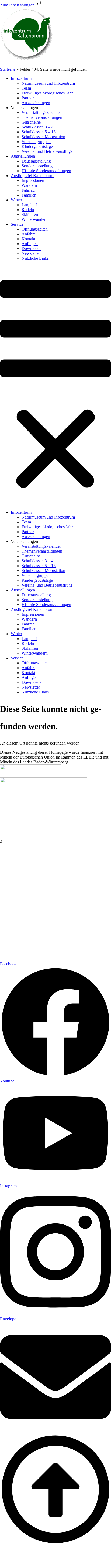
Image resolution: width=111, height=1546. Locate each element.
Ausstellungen (23, 156)
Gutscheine (31, 122)
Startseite (7, 69)
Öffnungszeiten (35, 229)
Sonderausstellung (37, 166)
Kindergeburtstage (37, 146)
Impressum (55, 924)
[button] (55, 385)
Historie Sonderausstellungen (46, 170)
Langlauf (29, 204)
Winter (16, 200)
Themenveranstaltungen (42, 117)
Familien (29, 195)
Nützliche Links (35, 258)
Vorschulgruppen (36, 141)
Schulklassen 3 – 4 (37, 127)
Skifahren (30, 214)
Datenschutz (55, 928)
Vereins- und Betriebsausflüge (47, 151)
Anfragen (30, 243)
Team (26, 88)
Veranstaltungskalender (41, 112)
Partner (28, 98)
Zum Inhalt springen (18, 5)
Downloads (31, 248)
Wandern (29, 185)
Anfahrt (28, 234)
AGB (55, 933)
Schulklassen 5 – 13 (39, 132)
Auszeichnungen (36, 102)
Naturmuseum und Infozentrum (48, 83)
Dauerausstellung (36, 161)
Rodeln (28, 209)
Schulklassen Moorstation (43, 136)
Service (17, 224)
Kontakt (28, 238)
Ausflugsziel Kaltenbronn (32, 175)
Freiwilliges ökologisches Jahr (47, 93)
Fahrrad (28, 190)
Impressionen (33, 180)
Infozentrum (21, 78)
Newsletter (31, 253)
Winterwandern (35, 219)
